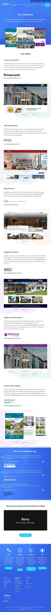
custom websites (32, 325)
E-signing (16, 590)
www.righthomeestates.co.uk (12, 338)
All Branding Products (18, 583)
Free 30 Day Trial (47, 5)
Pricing (42, 4)
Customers (38, 4)
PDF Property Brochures (19, 582)
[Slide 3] (28, 114)
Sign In (33, 1)
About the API (42, 568)
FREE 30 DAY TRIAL (25, 535)
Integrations (33, 4)
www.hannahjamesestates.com (13, 405)
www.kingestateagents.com (12, 144)
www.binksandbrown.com (11, 204)
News (37, 1)
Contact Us (47, 1)
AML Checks (28, 5)
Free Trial (5, 587)
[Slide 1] (23, 114)
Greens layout (39, 194)
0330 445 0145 (7, 598)
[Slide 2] (25, 114)
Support (27, 579)
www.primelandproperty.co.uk (12, 78)
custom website (34, 393)
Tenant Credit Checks (18, 588)
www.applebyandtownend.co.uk (13, 273)
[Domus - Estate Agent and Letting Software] (7, 596)
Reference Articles (31, 569)
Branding (23, 4)
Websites (19, 4)
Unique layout (40, 259)
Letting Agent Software (7, 582)
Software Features (14, 5)
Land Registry (17, 591)
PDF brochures (16, 395)
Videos (19, 569)
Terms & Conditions (29, 586)
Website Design (17, 580)
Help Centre (41, 1)
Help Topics (8, 568)
